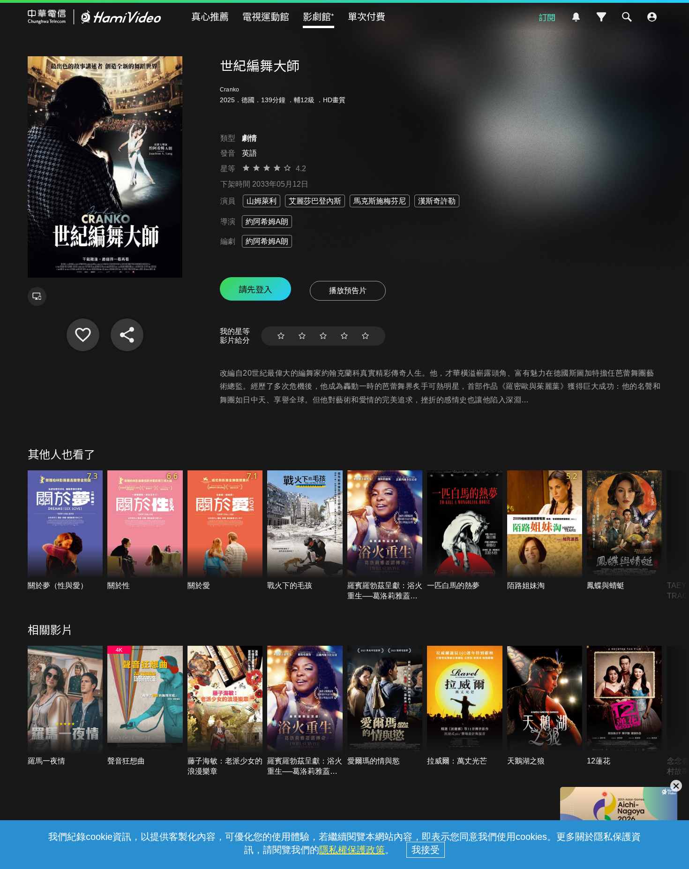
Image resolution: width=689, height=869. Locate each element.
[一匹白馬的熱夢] (464, 530)
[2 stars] (302, 336)
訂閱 (547, 17)
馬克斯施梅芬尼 (379, 201)
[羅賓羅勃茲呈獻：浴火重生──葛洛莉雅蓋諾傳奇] (385, 535)
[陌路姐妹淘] (545, 530)
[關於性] (145, 530)
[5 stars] (365, 336)
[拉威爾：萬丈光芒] (464, 706)
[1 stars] (281, 336)
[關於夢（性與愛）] (65, 530)
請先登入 (255, 289)
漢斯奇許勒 (437, 201)
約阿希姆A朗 (267, 222)
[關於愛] (225, 530)
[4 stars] (344, 336)
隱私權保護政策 (352, 850)
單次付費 (366, 16)
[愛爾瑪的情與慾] (385, 706)
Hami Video (94, 17)
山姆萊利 (262, 201)
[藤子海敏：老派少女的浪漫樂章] (225, 711)
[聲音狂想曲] (145, 706)
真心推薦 (210, 16)
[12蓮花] (624, 706)
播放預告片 (348, 291)
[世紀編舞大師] (83, 334)
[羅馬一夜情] (65, 706)
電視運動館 (265, 16)
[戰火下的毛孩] (305, 530)
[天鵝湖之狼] (545, 706)
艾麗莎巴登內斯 (315, 201)
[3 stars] (323, 336)
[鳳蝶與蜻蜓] (624, 530)
